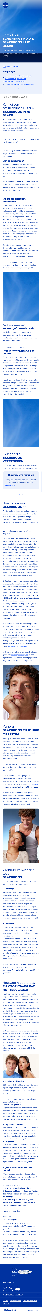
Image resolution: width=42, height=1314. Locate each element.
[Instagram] (11, 1289)
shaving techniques (19, 655)
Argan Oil (12, 646)
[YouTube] (17, 1289)
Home (5, 97)
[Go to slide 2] (21, 494)
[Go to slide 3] (22, 494)
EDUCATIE (24, 97)
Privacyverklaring (15, 1300)
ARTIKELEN (14, 97)
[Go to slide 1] (19, 494)
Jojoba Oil (22, 646)
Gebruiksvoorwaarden (30, 1300)
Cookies (5, 1300)
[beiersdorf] (10, 1310)
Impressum (6, 1303)
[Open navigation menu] (35, 5)
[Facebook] (5, 1289)
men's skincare (32, 784)
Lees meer (9, 485)
